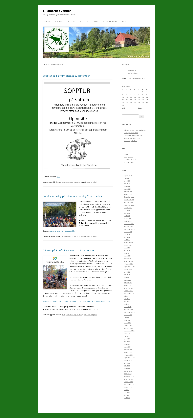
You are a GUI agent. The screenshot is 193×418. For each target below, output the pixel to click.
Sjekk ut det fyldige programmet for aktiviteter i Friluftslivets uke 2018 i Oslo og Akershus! (76, 301)
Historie (95, 21)
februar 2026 (128, 192)
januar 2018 (127, 374)
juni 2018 (127, 363)
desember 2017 (129, 376)
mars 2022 (127, 280)
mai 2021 (127, 301)
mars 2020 (127, 323)
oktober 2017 (128, 382)
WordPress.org (129, 162)
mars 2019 (127, 347)
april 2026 (127, 186)
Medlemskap (132, 70)
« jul (123, 108)
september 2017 (129, 384)
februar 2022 (128, 283)
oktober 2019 (128, 328)
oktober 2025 (128, 202)
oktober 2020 (128, 309)
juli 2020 (126, 317)
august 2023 (128, 245)
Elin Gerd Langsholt (90, 182)
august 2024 (128, 232)
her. (58, 177)
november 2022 (129, 261)
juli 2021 (126, 296)
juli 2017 (126, 390)
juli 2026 (126, 178)
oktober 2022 (128, 264)
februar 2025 (128, 218)
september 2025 (129, 205)
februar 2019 (128, 350)
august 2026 (128, 176)
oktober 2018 (128, 355)
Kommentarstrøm (130, 160)
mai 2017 (127, 395)
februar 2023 (128, 259)
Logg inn (126, 154)
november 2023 (129, 243)
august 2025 (128, 208)
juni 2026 (127, 181)
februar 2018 (128, 371)
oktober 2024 (128, 226)
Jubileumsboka (132, 73)
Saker (124, 21)
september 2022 (129, 267)
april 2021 (127, 304)
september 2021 (129, 293)
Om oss (47, 21)
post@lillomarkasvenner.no (136, 78)
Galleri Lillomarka (110, 21)
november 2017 (129, 379)
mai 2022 (127, 275)
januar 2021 (127, 307)
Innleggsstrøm (128, 157)
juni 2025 (127, 210)
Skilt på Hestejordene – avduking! (135, 130)
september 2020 (129, 312)
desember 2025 (129, 197)
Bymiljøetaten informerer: (132, 138)
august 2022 (128, 269)
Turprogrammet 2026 (131, 133)
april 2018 (127, 368)
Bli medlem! (59, 21)
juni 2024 (127, 234)
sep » (140, 108)
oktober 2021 (128, 291)
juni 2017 (127, 392)
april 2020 (127, 320)
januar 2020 (127, 326)
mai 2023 (127, 251)
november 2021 (129, 288)
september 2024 (129, 229)
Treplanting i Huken (130, 141)
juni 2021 (127, 299)
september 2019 (129, 331)
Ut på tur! (71, 21)
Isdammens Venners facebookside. (62, 231)
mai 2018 (127, 366)
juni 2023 (127, 248)
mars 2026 (127, 189)
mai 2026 (127, 184)
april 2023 (127, 253)
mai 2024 (127, 237)
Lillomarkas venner (57, 11)
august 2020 (128, 315)
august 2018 (128, 360)
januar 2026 (127, 194)
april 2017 (127, 398)
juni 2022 (127, 272)
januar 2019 (127, 352)
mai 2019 (127, 342)
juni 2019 (127, 339)
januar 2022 (127, 285)
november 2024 (129, 224)
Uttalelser (84, 21)
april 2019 (127, 344)
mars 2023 (127, 256)
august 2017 (128, 387)
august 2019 (128, 334)
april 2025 (127, 216)
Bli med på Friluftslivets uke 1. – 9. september (69, 250)
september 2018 (129, 358)
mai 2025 (127, 213)
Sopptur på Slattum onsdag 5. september (66, 75)
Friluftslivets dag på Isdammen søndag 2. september (72, 196)
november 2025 (129, 200)
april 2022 (127, 277)
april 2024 (127, 240)
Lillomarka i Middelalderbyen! (133, 135)
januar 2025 (127, 221)
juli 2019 (126, 336)
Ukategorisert (66, 182)
